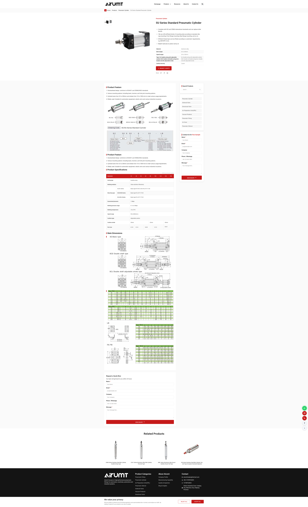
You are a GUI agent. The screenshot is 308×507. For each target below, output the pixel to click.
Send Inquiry (139, 422)
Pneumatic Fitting (187, 118)
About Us (186, 4)
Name (108, 381)
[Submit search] (200, 89)
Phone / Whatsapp (111, 400)
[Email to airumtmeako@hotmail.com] (304, 413)
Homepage (157, 4)
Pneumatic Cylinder (123, 10)
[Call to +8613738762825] (304, 418)
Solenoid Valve (186, 102)
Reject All (184, 501)
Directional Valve (186, 106)
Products (166, 4)
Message (109, 407)
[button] (202, 4)
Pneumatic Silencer (187, 126)
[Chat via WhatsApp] (304, 408)
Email (108, 388)
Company (109, 394)
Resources (177, 4)
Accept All (197, 501)
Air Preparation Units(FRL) (189, 110)
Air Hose (184, 122)
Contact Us (195, 4)
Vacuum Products (187, 114)
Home (108, 10)
